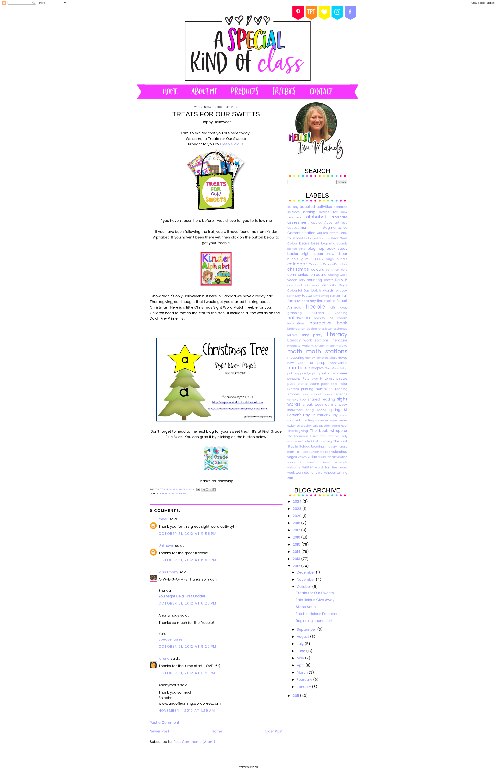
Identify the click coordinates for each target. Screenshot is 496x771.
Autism (322, 233)
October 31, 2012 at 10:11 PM (186, 673)
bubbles (317, 259)
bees (315, 243)
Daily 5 (341, 279)
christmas (298, 269)
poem (314, 384)
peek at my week (333, 373)
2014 (297, 551)
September (307, 629)
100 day (292, 207)
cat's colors (338, 264)
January (304, 686)
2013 (297, 558)
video (312, 456)
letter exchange (336, 329)
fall (344, 295)
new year (296, 363)
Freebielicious (232, 144)
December (306, 572)
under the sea (320, 452)
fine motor (326, 300)
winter (307, 467)
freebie (165, 493)
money (310, 358)
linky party (311, 335)
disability (329, 285)
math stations (326, 351)
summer (321, 420)
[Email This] (203, 489)
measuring (295, 357)
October (304, 586)
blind (302, 249)
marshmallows (336, 346)
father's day (306, 301)
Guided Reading (329, 313)
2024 (297, 501)
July (301, 643)
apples (316, 222)
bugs (330, 259)
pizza (291, 384)
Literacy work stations (308, 340)
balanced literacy (317, 238)
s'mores (293, 394)
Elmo (316, 296)
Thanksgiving (297, 431)
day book (295, 285)
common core (336, 270)
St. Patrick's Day (325, 415)
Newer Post (159, 731)
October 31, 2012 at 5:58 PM (187, 533)
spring (334, 409)
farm (291, 300)
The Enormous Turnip (303, 436)
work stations (306, 472)
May (301, 658)
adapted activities (316, 206)
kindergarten (296, 329)
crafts (328, 280)
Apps (328, 222)
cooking (333, 275)
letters (292, 335)
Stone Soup (306, 606)
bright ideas (312, 253)
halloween (179, 493)
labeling (311, 329)
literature (339, 340)
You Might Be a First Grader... (182, 596)
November (306, 579)
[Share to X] (211, 489)
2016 (297, 537)
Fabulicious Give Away (315, 599)
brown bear (336, 253)
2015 (297, 544)
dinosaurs (312, 285)
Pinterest (327, 378)
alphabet (316, 217)
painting (293, 373)
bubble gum (298, 259)
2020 (297, 515)
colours (317, 269)
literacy (337, 334)
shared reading (321, 399)
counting (314, 279)
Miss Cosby (168, 572)
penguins (293, 379)
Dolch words (322, 290)
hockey (319, 318)
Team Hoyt (339, 426)
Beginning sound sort (314, 620)
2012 (297, 565)
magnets (293, 346)
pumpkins (324, 388)
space (321, 410)
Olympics (316, 368)
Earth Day (294, 296)
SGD (303, 399)
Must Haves (338, 357)
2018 (297, 523)
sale (305, 394)
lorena (164, 658)
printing (307, 389)
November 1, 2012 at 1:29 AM (186, 710)
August (303, 636)
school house (321, 394)
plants (302, 384)
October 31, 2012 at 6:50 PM (187, 559)
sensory (292, 399)
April (301, 665)
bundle (342, 259)
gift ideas (338, 308)
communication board (306, 274)
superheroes (338, 420)
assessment (298, 227)
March (303, 672)
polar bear (329, 384)
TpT (298, 452)
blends (292, 249)
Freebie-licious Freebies (316, 613)
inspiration (295, 323)
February (305, 679)
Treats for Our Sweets (315, 592)
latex (321, 329)
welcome (293, 467)
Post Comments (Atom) (194, 741)
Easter (306, 295)
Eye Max (335, 296)
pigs (315, 379)
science (341, 394)
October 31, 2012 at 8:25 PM (187, 603)
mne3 (163, 519)
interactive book (328, 323)
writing (342, 472)
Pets (306, 378)
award (333, 233)
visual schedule (334, 462)
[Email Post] (198, 489)
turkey (305, 452)
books (292, 253)
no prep (317, 362)
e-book (341, 290)
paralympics (309, 373)
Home (217, 731)
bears (304, 243)
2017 (297, 530)
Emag (325, 296)
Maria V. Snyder (313, 346)
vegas (292, 457)
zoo (290, 478)
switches (293, 426)
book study (337, 248)
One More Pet (334, 368)
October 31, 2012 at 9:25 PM (187, 646)
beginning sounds (334, 243)
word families (326, 467)
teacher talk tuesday (316, 426)
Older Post (273, 731)
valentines (339, 451)
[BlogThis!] (207, 489)
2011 (296, 695)
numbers (297, 368)
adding (309, 211)
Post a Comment (164, 722)
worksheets (327, 472)
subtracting (305, 420)
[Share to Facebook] (214, 489)
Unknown (166, 545)
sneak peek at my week (324, 404)
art (337, 222)
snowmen (295, 410)
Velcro (302, 457)
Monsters (322, 358)
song (310, 410)
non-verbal (338, 363)
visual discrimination (332, 457)
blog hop (316, 248)
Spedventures (170, 639)
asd (344, 223)
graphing (294, 313)
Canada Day (319, 264)
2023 (297, 508)
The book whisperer (328, 430)
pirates (341, 378)
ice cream (338, 318)
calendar (297, 264)
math (294, 351)
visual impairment (302, 462)
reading (341, 389)
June (301, 650)
